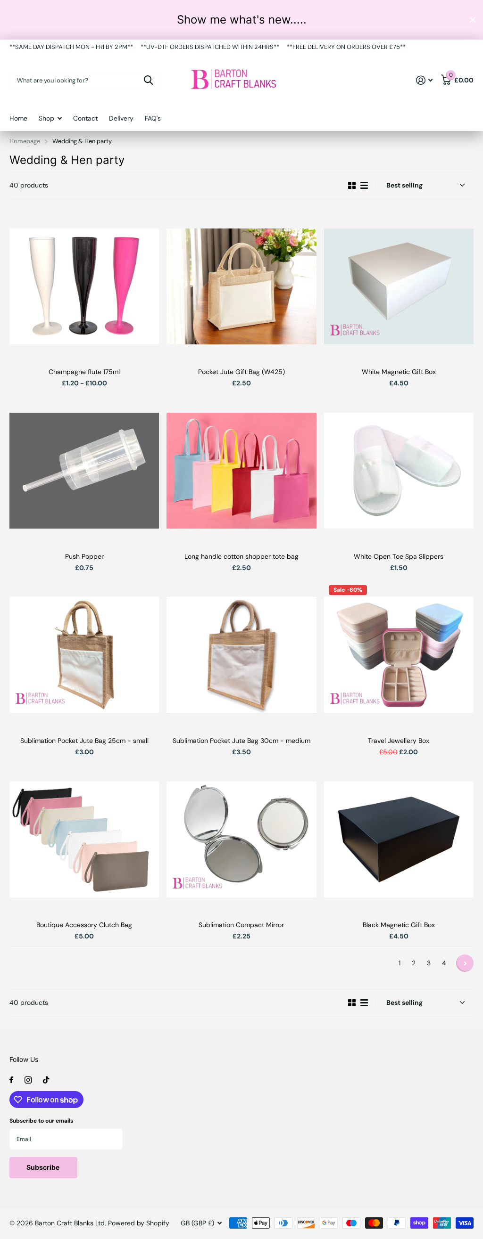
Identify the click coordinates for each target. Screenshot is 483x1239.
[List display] (364, 185)
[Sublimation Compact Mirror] (241, 839)
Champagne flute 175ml (84, 371)
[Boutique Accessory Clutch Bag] (84, 839)
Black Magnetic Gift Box (399, 925)
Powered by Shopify (138, 1223)
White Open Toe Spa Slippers (398, 556)
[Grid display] (352, 185)
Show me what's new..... (242, 19)
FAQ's (153, 118)
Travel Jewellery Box (398, 740)
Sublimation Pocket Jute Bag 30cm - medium (241, 740)
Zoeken (148, 80)
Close (472, 20)
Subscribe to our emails (41, 1121)
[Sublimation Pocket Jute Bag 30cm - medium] (241, 655)
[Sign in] (424, 80)
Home (18, 118)
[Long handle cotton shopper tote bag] (241, 470)
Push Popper (84, 556)
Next (465, 963)
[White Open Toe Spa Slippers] (399, 470)
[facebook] (11, 1080)
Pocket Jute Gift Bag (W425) (241, 371)
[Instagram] (28, 1080)
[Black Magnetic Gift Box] (399, 839)
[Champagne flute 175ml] (84, 286)
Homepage (24, 141)
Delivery (121, 118)
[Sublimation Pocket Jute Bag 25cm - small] (84, 655)
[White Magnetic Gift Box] (399, 286)
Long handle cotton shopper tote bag (241, 556)
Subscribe (43, 1167)
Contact (85, 118)
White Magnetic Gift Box (399, 371)
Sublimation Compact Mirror (241, 925)
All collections (50, 123)
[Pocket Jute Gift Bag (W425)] (241, 286)
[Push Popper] (84, 470)
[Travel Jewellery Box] (399, 655)
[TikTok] (46, 1080)
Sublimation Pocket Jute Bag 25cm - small (84, 740)
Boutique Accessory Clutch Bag (84, 925)
